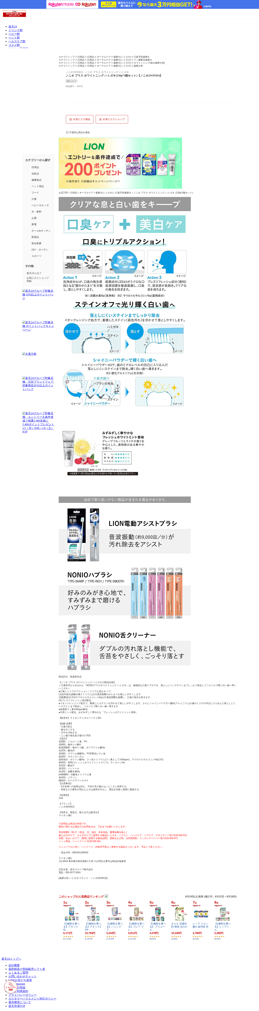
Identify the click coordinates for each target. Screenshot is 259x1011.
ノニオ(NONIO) (66, 806)
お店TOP (63, 192)
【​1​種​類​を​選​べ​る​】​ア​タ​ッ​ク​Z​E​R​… (93, 926)
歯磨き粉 (138, 65)
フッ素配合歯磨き (143, 59)
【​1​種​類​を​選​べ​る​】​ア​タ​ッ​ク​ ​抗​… (71, 926)
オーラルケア (104, 57)
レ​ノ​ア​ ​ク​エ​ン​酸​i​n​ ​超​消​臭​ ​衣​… (200, 926)
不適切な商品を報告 (79, 132)
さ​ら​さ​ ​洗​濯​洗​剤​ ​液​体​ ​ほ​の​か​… (179, 926)
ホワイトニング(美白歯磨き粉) (149, 62)
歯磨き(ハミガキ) (122, 57)
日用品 (81, 57)
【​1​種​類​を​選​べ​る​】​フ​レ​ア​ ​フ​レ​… (136, 926)
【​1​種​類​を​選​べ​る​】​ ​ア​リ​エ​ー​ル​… (158, 926)
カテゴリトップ (67, 57)
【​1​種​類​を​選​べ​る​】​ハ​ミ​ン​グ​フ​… (114, 926)
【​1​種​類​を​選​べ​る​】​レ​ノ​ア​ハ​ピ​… (222, 926)
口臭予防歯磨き (142, 57)
